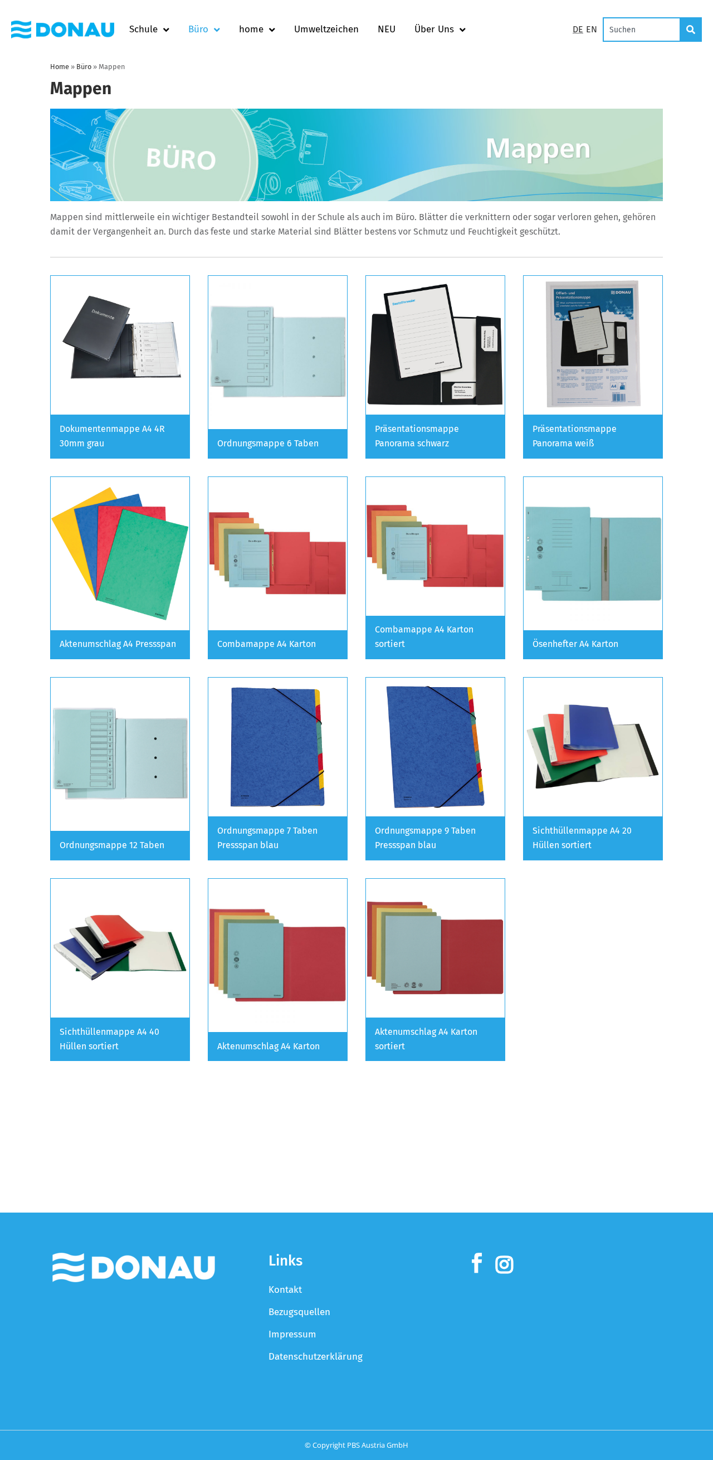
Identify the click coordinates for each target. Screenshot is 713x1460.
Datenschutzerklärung (315, 1356)
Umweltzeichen (326, 29)
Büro (198, 29)
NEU (386, 29)
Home (59, 66)
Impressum (292, 1334)
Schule (143, 29)
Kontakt (285, 1290)
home (251, 29)
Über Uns (434, 29)
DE (578, 29)
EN (591, 29)
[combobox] (642, 29)
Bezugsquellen (299, 1312)
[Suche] (691, 29)
